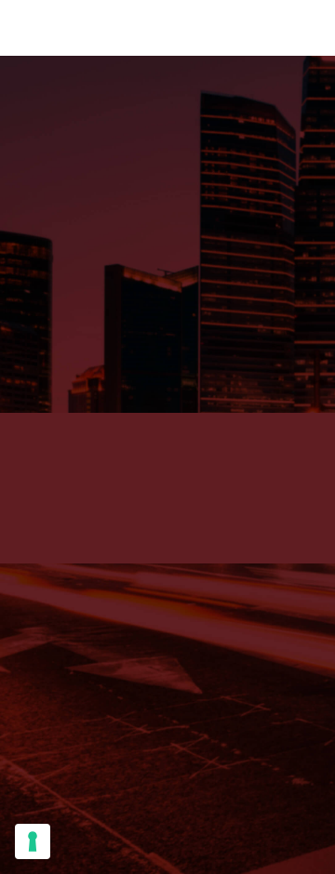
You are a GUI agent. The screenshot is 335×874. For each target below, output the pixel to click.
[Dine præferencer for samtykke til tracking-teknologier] (32, 841)
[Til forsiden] (167, 253)
